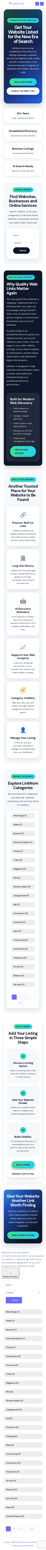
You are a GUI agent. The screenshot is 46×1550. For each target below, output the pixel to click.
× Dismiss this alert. (10, 1275)
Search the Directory (23, 91)
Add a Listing (23, 1164)
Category (17, 243)
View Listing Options (21, 451)
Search (16, 235)
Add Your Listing (23, 82)
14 (20, 1003)
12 (32, 1529)
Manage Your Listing (23, 1174)
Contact (7, 1542)
